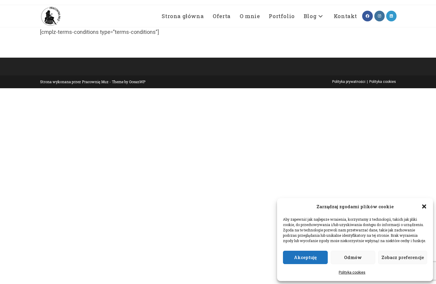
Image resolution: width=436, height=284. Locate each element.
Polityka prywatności (348, 82)
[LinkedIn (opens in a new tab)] (391, 16)
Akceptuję (305, 257)
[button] (424, 206)
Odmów (353, 257)
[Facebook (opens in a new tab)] (367, 16)
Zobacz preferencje (402, 257)
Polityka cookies (352, 272)
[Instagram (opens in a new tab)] (379, 16)
